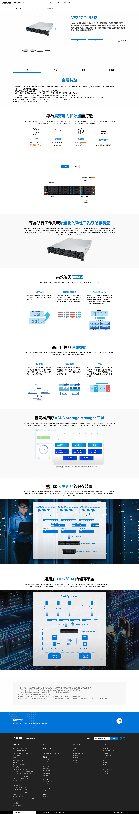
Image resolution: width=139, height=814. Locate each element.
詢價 (95, 40)
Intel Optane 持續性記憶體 (20, 778)
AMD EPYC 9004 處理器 (20, 792)
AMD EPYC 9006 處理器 (20, 748)
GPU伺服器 (46, 761)
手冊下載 (105, 773)
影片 (74, 751)
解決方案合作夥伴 (18, 805)
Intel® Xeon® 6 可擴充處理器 (21, 769)
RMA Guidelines (108, 769)
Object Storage (47, 788)
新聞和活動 (67, 2)
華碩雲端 (15, 803)
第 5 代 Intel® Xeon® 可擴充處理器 (23, 771)
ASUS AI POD (47, 748)
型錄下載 (77, 40)
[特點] (27, 70)
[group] (25, 51)
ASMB (45, 799)
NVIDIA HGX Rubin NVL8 (20, 783)
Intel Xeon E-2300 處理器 (20, 776)
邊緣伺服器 (46, 768)
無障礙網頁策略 (66, 5)
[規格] (55, 70)
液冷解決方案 (16, 755)
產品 (59, 2)
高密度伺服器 (46, 770)
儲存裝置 (28, 9)
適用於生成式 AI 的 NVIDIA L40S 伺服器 (24, 799)
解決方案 (52, 2)
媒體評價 (75, 757)
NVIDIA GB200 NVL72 (20, 787)
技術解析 (75, 760)
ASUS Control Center (49, 796)
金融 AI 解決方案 (17, 762)
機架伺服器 (46, 759)
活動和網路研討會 (78, 753)
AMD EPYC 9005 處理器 (20, 789)
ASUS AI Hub (17, 757)
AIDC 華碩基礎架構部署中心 (21, 751)
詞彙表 (75, 762)
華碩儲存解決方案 (18, 760)
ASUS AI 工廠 (17, 794)
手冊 (104, 757)
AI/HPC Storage (48, 781)
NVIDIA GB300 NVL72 (20, 785)
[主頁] (16, 9)
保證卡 (105, 764)
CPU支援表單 (107, 755)
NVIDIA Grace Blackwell (50, 751)
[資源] (84, 70)
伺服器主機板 (46, 773)
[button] (134, 2)
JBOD (45, 790)
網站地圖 (66, 5)
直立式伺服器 (46, 766)
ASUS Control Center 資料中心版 (22, 753)
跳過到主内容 (66, 5)
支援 (74, 2)
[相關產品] (112, 70)
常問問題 (105, 771)
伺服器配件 (46, 775)
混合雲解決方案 (17, 767)
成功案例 (75, 755)
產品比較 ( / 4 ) (19, 812)
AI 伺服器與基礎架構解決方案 (21, 764)
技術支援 (105, 748)
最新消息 (75, 748)
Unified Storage (48, 786)
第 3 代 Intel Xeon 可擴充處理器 (22, 773)
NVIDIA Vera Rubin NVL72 (21, 780)
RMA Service (107, 767)
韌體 (104, 760)
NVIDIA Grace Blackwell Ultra (51, 753)
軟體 (44, 794)
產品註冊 (105, 762)
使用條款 (123, 812)
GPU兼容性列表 (107, 753)
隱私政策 (116, 812)
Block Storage (37, 9)
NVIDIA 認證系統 (18, 796)
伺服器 (45, 757)
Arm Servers (46, 764)
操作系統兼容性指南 (108, 751)
